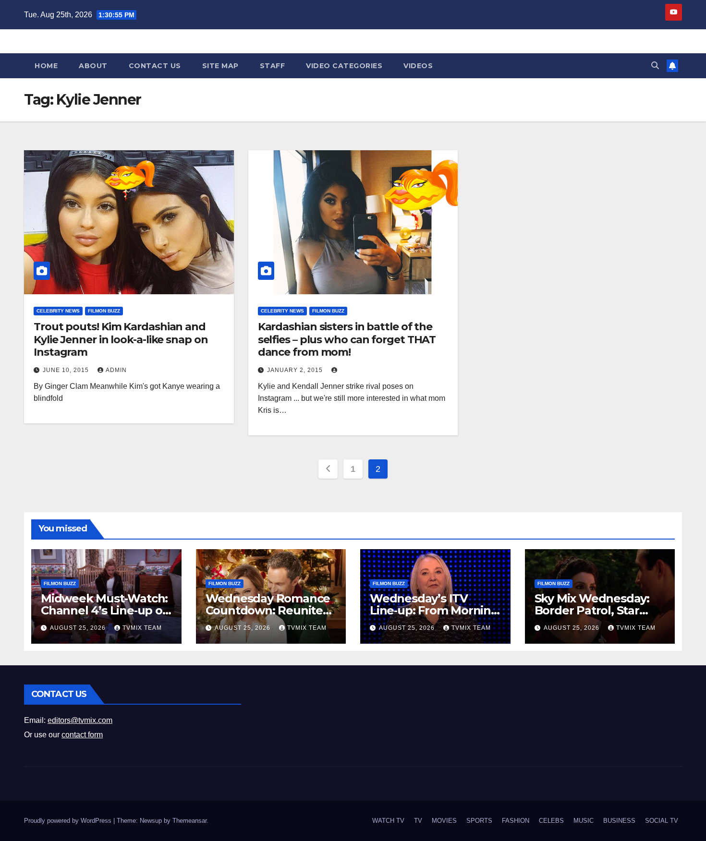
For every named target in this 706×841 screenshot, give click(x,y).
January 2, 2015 (296, 370)
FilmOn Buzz (104, 310)
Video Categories (344, 65)
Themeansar (189, 820)
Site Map (220, 65)
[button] (655, 65)
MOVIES (444, 820)
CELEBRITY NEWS (58, 310)
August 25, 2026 (79, 628)
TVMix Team (142, 628)
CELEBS (551, 820)
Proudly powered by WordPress (68, 820)
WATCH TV (388, 820)
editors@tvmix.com (80, 720)
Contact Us (155, 65)
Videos (418, 65)
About (93, 65)
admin (116, 370)
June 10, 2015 (67, 370)
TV (418, 820)
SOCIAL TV (661, 820)
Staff (272, 65)
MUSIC (583, 820)
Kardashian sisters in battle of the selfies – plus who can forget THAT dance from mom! (347, 339)
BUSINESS (619, 820)
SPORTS (479, 820)
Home (46, 65)
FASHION (515, 820)
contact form (82, 735)
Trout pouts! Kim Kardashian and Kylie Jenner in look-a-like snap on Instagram (121, 339)
